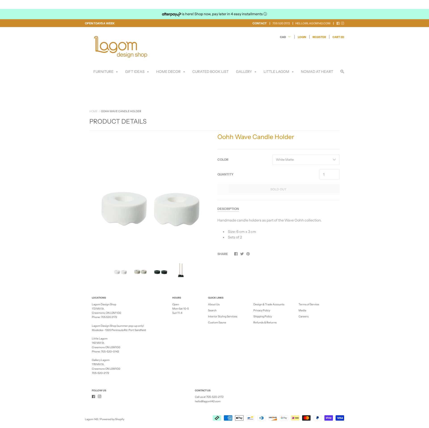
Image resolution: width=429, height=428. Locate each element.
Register (319, 37)
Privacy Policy (261, 310)
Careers (304, 316)
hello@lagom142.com (208, 401)
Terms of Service (309, 304)
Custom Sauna (217, 322)
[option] (150, 193)
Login (302, 37)
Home (93, 111)
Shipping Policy (262, 316)
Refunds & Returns (265, 322)
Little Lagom (277, 71)
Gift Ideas (135, 71)
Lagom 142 (91, 419)
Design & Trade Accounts (268, 304)
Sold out (278, 189)
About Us (214, 304)
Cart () (338, 37)
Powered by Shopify (112, 419)
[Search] (342, 74)
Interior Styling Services (222, 316)
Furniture (103, 71)
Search (212, 310)
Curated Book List (210, 71)
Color (222, 160)
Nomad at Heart (317, 71)
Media (302, 310)
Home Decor (168, 71)
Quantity (225, 174)
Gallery (244, 71)
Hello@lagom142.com (312, 23)
